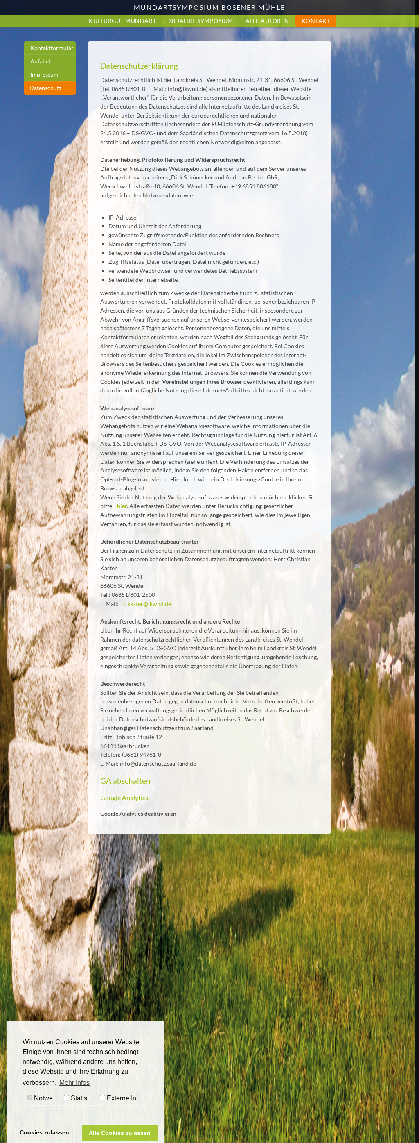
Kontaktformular (52, 47)
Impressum (44, 74)
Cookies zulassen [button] (44, 1132)
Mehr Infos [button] (74, 1082)
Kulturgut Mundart (122, 20)
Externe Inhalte (126, 1098)
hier (122, 505)
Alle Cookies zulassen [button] (120, 1132)
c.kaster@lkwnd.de (147, 603)
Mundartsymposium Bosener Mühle (209, 7)
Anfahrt (40, 61)
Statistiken (83, 1098)
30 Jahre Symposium (201, 20)
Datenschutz (45, 87)
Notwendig (47, 1098)
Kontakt (316, 20)
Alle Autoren (267, 20)
